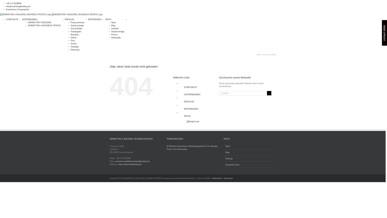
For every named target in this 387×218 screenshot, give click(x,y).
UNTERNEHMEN (192, 94)
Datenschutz (217, 178)
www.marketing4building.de (130, 164)
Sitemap (229, 158)
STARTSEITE (190, 87)
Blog (227, 152)
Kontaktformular (232, 165)
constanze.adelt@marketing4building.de (132, 161)
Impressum (228, 178)
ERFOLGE (189, 101)
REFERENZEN (191, 109)
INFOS (187, 116)
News (227, 146)
